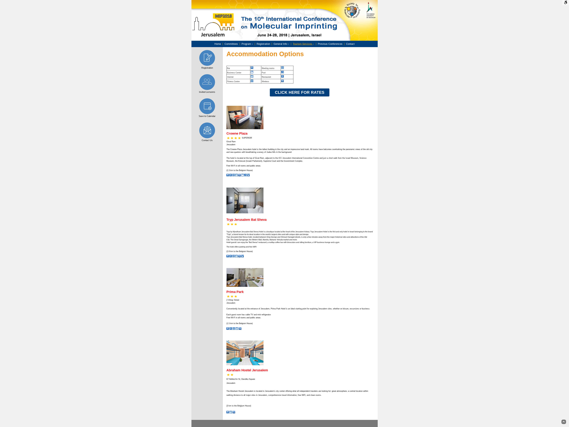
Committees (231, 44)
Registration (263, 44)
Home (217, 44)
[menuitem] (217, 44)
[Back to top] (563, 422)
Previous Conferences (330, 44)
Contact (350, 44)
